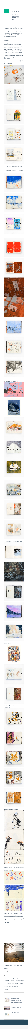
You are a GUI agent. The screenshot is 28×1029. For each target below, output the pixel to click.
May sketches (15, 1012)
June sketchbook (16, 1007)
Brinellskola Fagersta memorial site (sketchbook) (17, 1000)
